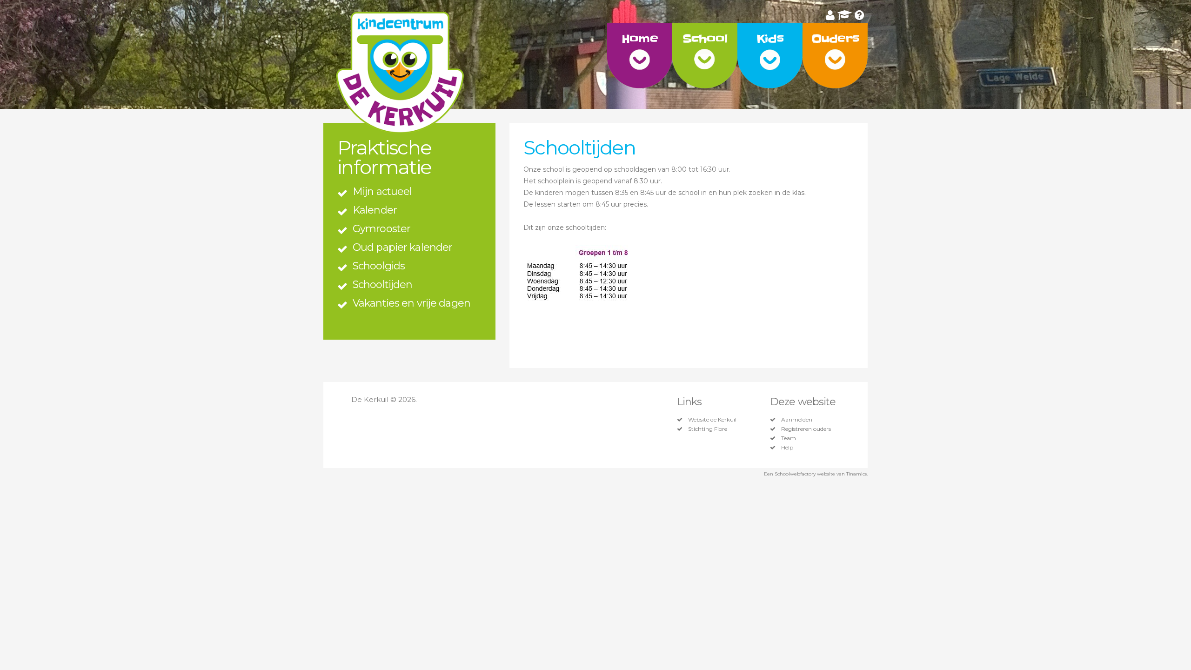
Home (639, 39)
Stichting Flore (707, 429)
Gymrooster (381, 228)
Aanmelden (796, 419)
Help (787, 447)
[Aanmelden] (830, 15)
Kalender (375, 210)
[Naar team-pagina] (844, 15)
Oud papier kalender (402, 247)
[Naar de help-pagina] (859, 15)
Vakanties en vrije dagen (411, 303)
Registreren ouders (806, 429)
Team (788, 438)
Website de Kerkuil (712, 419)
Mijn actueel (382, 191)
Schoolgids (379, 266)
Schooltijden (382, 284)
